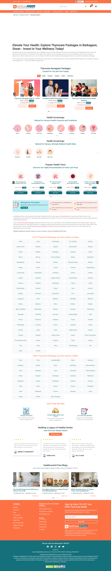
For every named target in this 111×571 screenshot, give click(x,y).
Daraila (73, 272)
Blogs (66, 11)
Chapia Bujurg (90, 267)
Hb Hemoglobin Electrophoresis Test (55, 182)
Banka (73, 360)
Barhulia (38, 252)
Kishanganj (55, 375)
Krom (73, 293)
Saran (20, 391)
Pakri (90, 314)
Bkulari (21, 267)
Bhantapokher (20, 262)
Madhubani (21, 381)
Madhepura (90, 375)
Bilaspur (55, 262)
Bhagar (73, 257)
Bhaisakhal (90, 257)
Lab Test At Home (30, 11)
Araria (20, 360)
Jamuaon (38, 288)
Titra (90, 345)
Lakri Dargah (90, 293)
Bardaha (38, 246)
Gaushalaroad (73, 278)
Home (16, 15)
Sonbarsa (55, 340)
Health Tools (73, 11)
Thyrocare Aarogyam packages (26, 222)
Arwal (38, 360)
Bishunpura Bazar (73, 262)
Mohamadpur (38, 309)
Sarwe (55, 330)
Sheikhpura (38, 391)
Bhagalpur (20, 365)
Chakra (38, 267)
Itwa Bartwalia (20, 288)
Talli (21, 345)
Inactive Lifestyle (57, 11)
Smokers (17, 157)
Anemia (72, 133)
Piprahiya (55, 319)
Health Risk (47, 11)
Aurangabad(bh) (55, 360)
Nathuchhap (90, 309)
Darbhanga (73, 365)
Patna (20, 386)
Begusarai (90, 360)
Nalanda (73, 381)
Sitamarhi (73, 391)
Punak (73, 319)
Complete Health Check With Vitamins (27, 98)
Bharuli (38, 262)
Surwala (90, 340)
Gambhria (38, 278)
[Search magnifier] (86, 6)
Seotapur (38, 335)
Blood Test (39, 11)
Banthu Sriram (20, 246)
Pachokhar (38, 314)
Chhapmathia (38, 272)
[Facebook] (48, 546)
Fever (17, 133)
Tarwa (38, 345)
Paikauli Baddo (73, 314)
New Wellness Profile (84, 98)
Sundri (73, 340)
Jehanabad (73, 370)
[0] (90, 7)
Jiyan (73, 288)
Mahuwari (90, 298)
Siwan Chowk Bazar (90, 335)
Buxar (55, 365)
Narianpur (73, 309)
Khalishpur (38, 293)
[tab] (39, 76)
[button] (14, 94)
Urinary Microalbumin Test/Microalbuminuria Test (90, 183)
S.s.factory (38, 324)
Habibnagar (55, 283)
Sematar (20, 335)
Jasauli (55, 288)
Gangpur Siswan (55, 278)
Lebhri (38, 298)
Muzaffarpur (55, 381)
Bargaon (55, 246)
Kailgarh (20, 293)
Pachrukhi (55, 314)
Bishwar (90, 262)
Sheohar (55, 391)
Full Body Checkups (18, 11)
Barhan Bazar (73, 246)
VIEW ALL (75, 468)
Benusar (38, 257)
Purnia (38, 386)
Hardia (90, 283)
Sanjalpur (73, 324)
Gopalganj (38, 370)
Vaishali (38, 396)
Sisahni (73, 335)
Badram (90, 241)
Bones (61, 133)
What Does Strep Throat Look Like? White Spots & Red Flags (83, 490)
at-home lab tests (65, 216)
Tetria (55, 345)
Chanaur (73, 267)
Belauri (21, 257)
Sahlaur (55, 324)
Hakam (73, 283)
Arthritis (28, 133)
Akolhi (20, 241)
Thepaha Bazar (73, 345)
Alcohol (28, 157)
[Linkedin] (51, 546)
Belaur (90, 252)
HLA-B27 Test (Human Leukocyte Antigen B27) (73, 183)
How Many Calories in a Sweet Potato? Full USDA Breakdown (26, 490)
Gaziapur (20, 283)
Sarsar (38, 330)
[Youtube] (63, 546)
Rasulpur (90, 319)
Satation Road (73, 330)
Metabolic (50, 133)
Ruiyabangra (20, 324)
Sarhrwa (20, 330)
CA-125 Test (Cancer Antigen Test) (38, 182)
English (21, 278)
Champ (55, 267)
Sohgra (38, 340)
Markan (73, 304)
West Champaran (55, 396)
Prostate (93, 133)
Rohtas (55, 386)
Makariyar (38, 304)
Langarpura (21, 298)
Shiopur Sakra (55, 335)
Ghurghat (38, 283)
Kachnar (90, 288)
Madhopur (55, 298)
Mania (55, 304)
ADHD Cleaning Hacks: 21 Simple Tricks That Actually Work (53, 490)
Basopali (73, 252)
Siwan (90, 391)
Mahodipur (73, 298)
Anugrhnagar (55, 241)
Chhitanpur (56, 272)
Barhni (20, 252)
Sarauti (90, 324)
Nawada (90, 381)
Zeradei (38, 350)
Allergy (83, 133)
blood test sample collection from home (42, 226)
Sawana (90, 330)
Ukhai (20, 350)
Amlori (38, 241)
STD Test (39, 133)
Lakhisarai (73, 375)
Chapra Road (20, 272)
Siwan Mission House (21, 340)
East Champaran (90, 365)
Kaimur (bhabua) (90, 370)
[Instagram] (55, 546)
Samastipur (90, 386)
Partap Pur (38, 319)
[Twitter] (59, 546)
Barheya (90, 246)
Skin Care (50, 157)
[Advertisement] (55, 28)
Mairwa (21, 304)
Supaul (21, 396)
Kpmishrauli (55, 293)
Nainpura (55, 309)
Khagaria (38, 375)
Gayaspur (90, 278)
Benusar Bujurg (55, 257)
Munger (38, 381)
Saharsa (73, 386)
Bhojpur (38, 365)
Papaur (21, 319)
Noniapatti (20, 314)
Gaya (20, 370)
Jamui (55, 370)
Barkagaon (55, 252)
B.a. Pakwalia (73, 241)
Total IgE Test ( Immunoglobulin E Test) (20, 182)
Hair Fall (39, 157)
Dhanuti (90, 272)
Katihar (21, 375)
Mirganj (90, 304)
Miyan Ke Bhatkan (21, 309)
